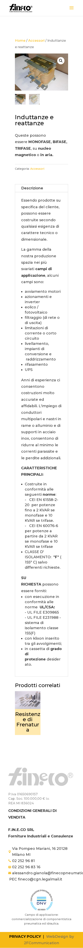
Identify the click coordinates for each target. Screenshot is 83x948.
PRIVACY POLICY (25, 936)
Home (20, 40)
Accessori (36, 40)
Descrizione (32, 188)
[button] (60, 60)
